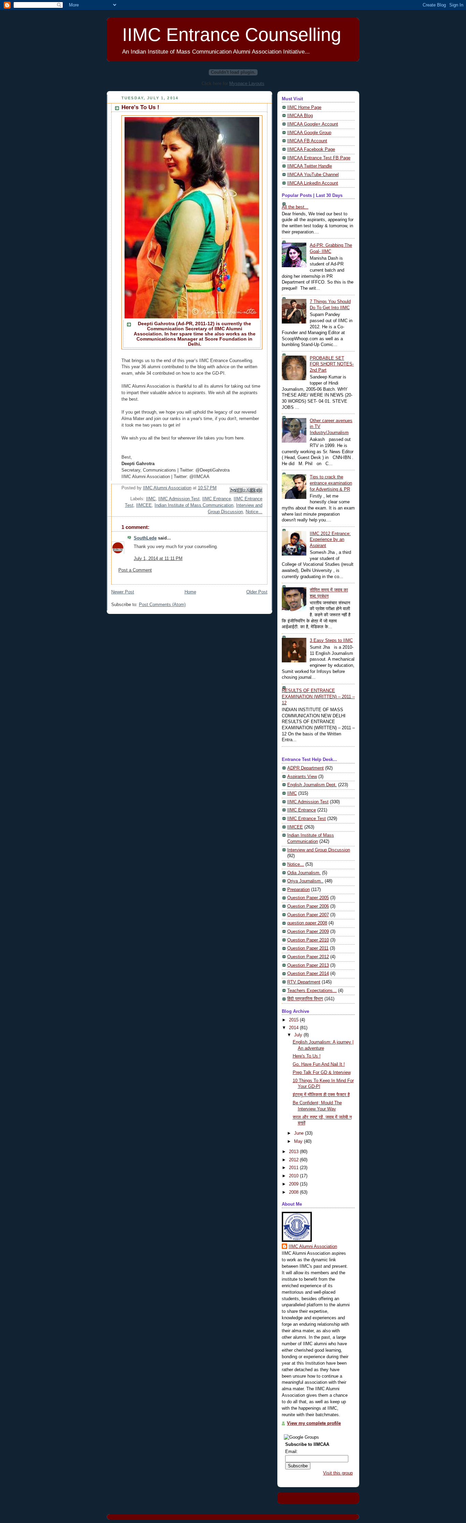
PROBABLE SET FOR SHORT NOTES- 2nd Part (332, 364)
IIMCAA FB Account (307, 141)
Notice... (254, 511)
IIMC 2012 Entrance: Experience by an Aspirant (330, 539)
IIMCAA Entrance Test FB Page (318, 158)
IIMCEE (144, 505)
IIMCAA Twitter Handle (309, 166)
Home (190, 592)
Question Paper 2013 (308, 965)
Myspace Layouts (246, 83)
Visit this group (338, 1473)
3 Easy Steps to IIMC (331, 640)
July (299, 1035)
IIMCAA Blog (300, 115)
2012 (294, 1160)
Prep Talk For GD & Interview (322, 1072)
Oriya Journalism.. (305, 881)
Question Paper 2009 (308, 931)
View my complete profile (314, 1423)
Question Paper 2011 (308, 948)
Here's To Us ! (307, 1056)
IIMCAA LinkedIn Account (312, 183)
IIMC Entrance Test (306, 818)
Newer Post (122, 592)
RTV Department (303, 982)
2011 (294, 1167)
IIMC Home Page (304, 107)
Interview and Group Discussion (318, 850)
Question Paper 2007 (308, 915)
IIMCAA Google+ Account (312, 124)
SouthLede (145, 538)
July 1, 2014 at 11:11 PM (158, 558)
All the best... (295, 207)
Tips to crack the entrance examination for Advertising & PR (331, 483)
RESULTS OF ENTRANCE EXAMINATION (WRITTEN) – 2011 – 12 (318, 696)
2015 (294, 1020)
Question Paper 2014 (308, 973)
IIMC (151, 499)
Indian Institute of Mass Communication (194, 505)
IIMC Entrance (216, 499)
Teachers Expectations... (312, 990)
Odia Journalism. (304, 873)
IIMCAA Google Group (309, 132)
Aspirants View (302, 776)
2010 (294, 1176)
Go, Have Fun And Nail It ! (319, 1064)
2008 (294, 1192)
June (299, 1133)
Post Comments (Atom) (162, 604)
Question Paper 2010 (308, 940)
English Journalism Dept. (312, 784)
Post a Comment (135, 570)
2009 (294, 1184)
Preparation (298, 889)
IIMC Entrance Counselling (231, 34)
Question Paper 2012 (308, 956)
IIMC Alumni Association (313, 1246)
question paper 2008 (307, 923)
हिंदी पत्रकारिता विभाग (305, 998)
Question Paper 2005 (308, 897)
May (299, 1141)
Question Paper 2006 (308, 906)
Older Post (256, 592)
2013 (294, 1151)
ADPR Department (305, 768)
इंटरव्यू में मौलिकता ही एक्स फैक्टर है (321, 1094)
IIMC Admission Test (179, 499)
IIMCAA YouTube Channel (313, 174)
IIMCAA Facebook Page (311, 149)
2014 (294, 1027)
